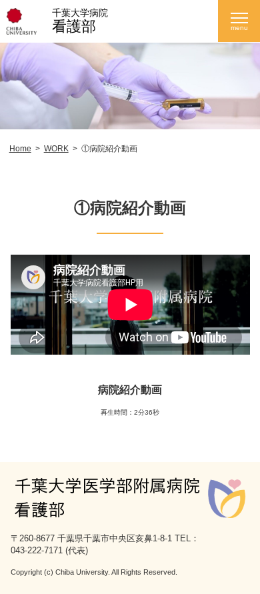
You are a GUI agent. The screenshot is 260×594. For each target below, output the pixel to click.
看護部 (74, 26)
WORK (56, 148)
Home (20, 148)
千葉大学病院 (80, 12)
